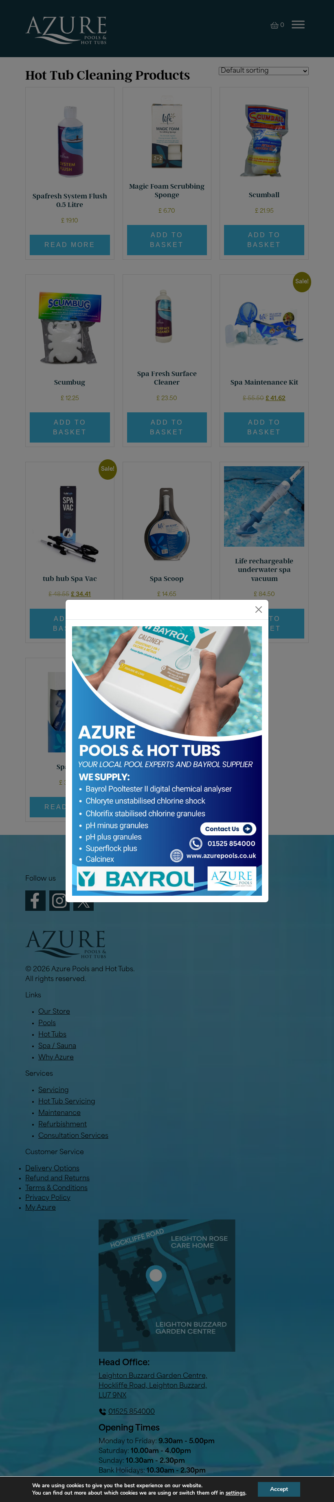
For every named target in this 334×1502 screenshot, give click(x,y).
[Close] (258, 609)
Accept (279, 1489)
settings (235, 1493)
